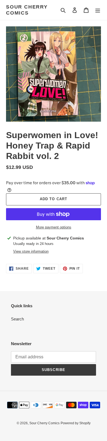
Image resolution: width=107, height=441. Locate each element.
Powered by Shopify (76, 423)
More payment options (53, 227)
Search (17, 319)
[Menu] (97, 10)
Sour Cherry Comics (27, 10)
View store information (31, 251)
